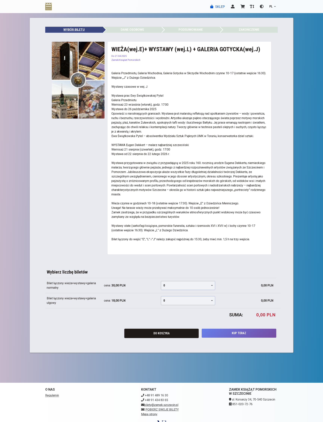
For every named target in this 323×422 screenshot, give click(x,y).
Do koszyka (161, 333)
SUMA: (236, 314)
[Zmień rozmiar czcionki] (252, 6)
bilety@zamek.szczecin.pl (161, 405)
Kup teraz (239, 333)
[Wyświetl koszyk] (243, 6)
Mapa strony (149, 414)
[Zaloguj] (233, 6)
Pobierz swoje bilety (162, 409)
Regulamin (52, 395)
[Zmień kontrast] (262, 6)
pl (271, 6)
